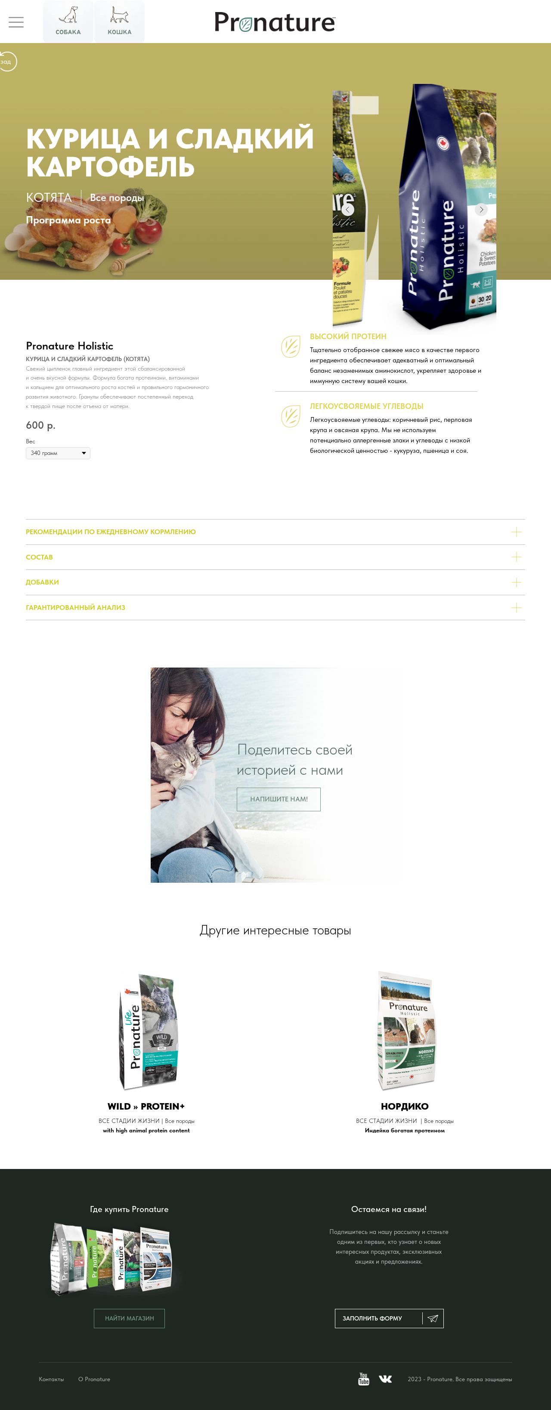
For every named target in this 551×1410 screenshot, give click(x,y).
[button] (279, 799)
